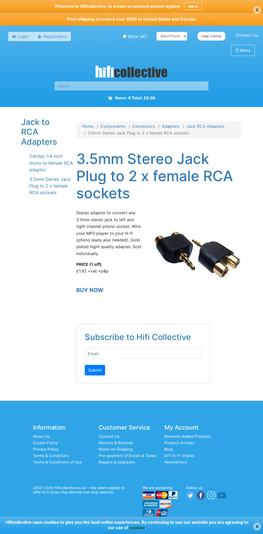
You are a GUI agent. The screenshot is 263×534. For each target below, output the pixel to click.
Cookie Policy (45, 442)
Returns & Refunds (116, 442)
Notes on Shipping (116, 449)
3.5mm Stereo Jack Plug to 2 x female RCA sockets (50, 186)
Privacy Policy (46, 449)
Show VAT (137, 36)
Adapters (171, 126)
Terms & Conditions (51, 455)
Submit (95, 370)
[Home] (131, 72)
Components (112, 126)
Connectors (143, 126)
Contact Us (247, 35)
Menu (242, 50)
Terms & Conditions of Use (57, 462)
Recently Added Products (187, 436)
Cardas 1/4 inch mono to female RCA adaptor (51, 162)
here (193, 6)
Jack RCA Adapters (205, 126)
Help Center (211, 36)
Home (87, 126)
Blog (168, 449)
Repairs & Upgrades (117, 462)
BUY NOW (89, 290)
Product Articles (179, 442)
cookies (137, 527)
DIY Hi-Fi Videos (179, 455)
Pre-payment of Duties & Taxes (127, 455)
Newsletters (175, 462)
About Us (41, 436)
